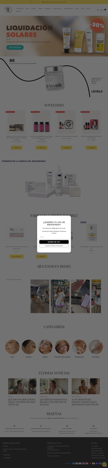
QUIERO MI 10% (54, 242)
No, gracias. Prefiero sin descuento (54, 246)
